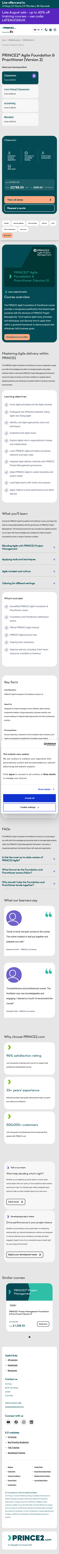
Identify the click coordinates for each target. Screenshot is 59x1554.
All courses (12, 1360)
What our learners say (9, 229)
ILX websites (12, 1432)
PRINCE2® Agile (28, 40)
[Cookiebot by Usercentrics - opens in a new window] (44, 744)
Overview (6, 223)
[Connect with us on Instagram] (23, 1422)
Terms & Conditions (14, 1476)
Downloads (12, 1365)
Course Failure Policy (40, 1480)
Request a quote (16, 208)
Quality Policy (38, 1467)
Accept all (29, 798)
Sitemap (10, 1467)
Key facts (44, 223)
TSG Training (13, 1447)
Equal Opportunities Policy (42, 1471)
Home (4, 40)
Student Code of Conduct (42, 1476)
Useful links (11, 1471)
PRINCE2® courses (14, 40)
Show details (44, 789)
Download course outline (17, 337)
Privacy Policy (12, 1480)
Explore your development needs (22, 1254)
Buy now (7, 235)
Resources (12, 1370)
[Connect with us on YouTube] (8, 1422)
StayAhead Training (16, 1453)
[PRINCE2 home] (9, 27)
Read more (43, 1324)
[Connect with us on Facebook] (16, 1422)
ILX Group (12, 1437)
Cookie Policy (12, 1485)
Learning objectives (18, 223)
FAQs (52, 223)
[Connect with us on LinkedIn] (31, 1422)
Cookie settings (27, 807)
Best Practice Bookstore (18, 1442)
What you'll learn (32, 223)
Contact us (11, 1379)
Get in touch (23, 229)
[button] (29, 1337)
